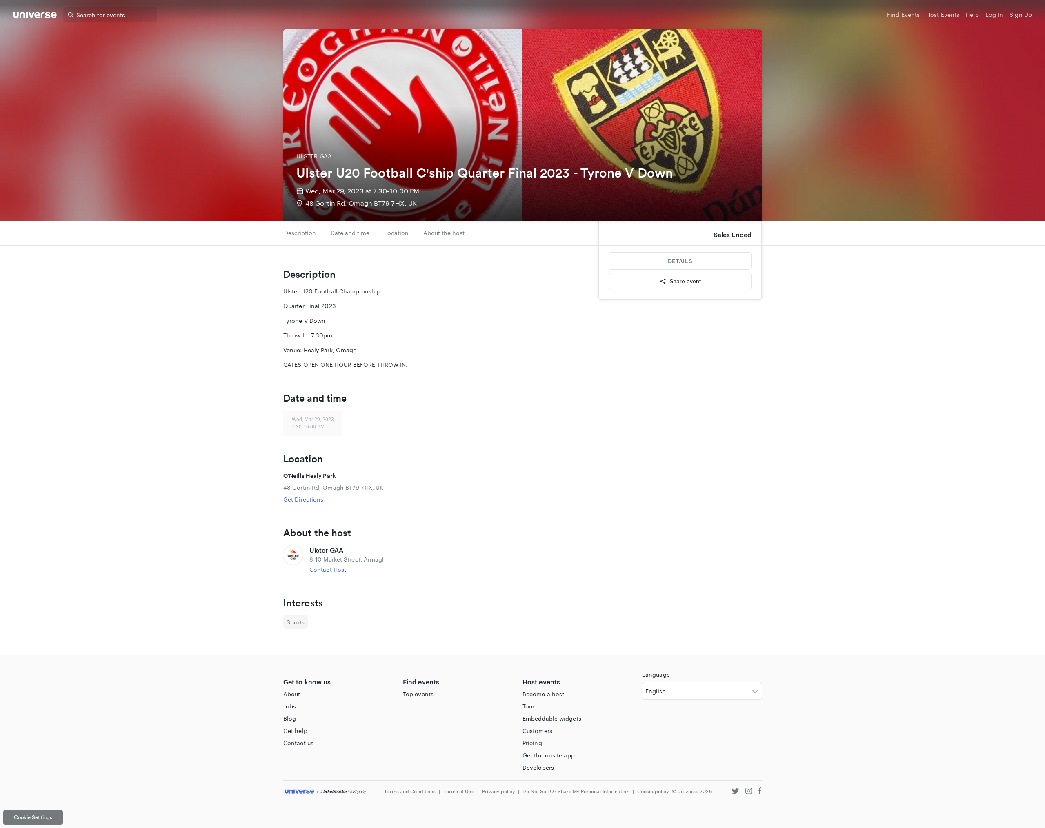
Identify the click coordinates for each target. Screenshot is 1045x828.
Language (656, 674)
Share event (685, 281)
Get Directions (303, 499)
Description (300, 232)
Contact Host (327, 569)
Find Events (903, 14)
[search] (70, 14)
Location (396, 232)
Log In (994, 14)
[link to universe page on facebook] (760, 791)
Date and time (350, 232)
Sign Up (1020, 14)
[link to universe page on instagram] (748, 791)
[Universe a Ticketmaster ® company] (325, 791)
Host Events (942, 14)
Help (972, 14)
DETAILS (680, 261)
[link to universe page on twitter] (735, 791)
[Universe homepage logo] (35, 16)
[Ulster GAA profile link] (293, 559)
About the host (444, 232)
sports (296, 622)
